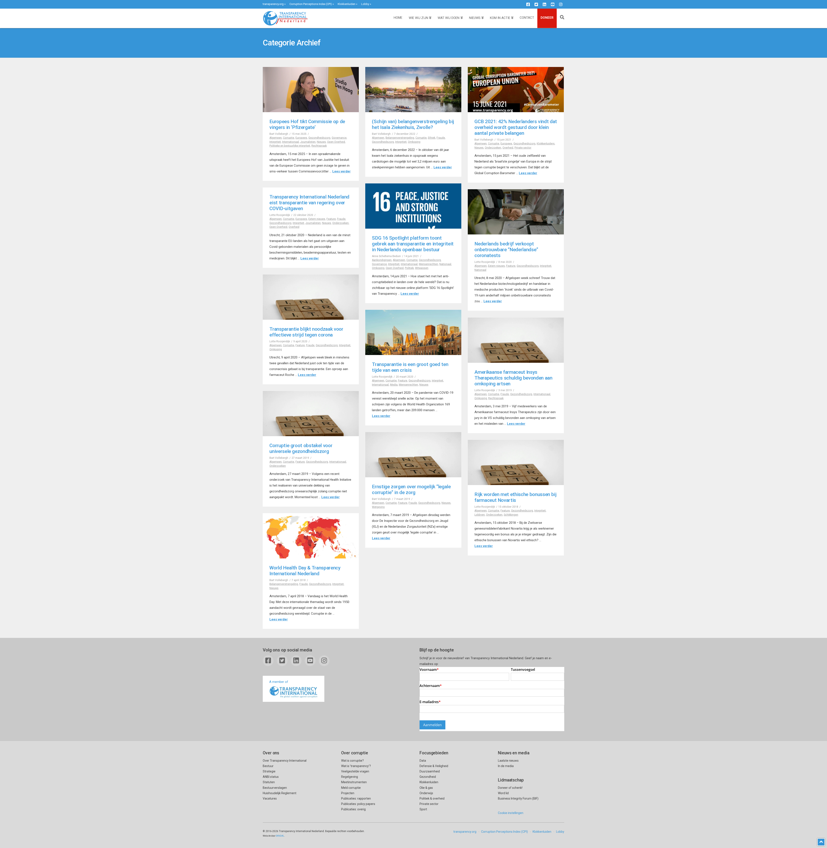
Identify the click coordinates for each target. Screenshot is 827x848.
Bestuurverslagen (275, 787)
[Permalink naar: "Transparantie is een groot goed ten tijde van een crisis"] (413, 332)
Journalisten (308, 141)
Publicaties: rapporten (356, 798)
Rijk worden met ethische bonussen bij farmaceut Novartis (515, 497)
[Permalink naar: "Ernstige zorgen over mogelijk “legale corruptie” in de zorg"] (413, 454)
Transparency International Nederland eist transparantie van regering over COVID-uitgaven (309, 202)
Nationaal (445, 264)
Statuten (269, 782)
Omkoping (414, 141)
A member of (278, 682)
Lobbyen (479, 514)
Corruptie (288, 137)
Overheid (507, 147)
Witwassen (421, 268)
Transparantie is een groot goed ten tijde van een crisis (410, 367)
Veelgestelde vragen (355, 771)
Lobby (365, 4)
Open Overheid (336, 141)
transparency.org (273, 4)
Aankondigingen (382, 260)
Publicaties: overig (353, 809)
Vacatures (270, 798)
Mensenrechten (428, 264)
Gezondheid (428, 776)
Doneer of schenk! (510, 787)
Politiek (409, 268)
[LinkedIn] (544, 4)
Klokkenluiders (546, 143)
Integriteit (275, 141)
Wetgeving (378, 506)
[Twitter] (536, 4)
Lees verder (341, 171)
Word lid (503, 793)
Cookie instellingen (510, 813)
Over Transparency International (284, 760)
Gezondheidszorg (319, 137)
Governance (339, 137)
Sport (423, 809)
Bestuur (268, 766)
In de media (506, 766)
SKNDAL (280, 836)
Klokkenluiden (346, 4)
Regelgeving (349, 776)
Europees (301, 137)
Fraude (441, 137)
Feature (331, 218)
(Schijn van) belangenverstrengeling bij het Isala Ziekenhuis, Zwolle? (413, 124)
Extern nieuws (316, 218)
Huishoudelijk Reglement (279, 793)
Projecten (347, 793)
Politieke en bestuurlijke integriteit (289, 145)
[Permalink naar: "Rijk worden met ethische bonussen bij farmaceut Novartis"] (516, 462)
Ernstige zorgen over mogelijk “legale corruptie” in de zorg (411, 489)
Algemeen (275, 137)
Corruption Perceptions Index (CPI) (310, 4)
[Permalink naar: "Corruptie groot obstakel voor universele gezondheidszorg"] (311, 413)
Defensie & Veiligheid (434, 766)
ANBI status (271, 776)
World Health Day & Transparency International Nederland (304, 570)
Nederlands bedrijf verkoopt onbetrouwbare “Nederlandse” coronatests (506, 249)
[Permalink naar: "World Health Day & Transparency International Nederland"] (311, 535)
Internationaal (290, 141)
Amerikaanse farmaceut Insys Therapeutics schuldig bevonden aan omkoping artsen (513, 377)
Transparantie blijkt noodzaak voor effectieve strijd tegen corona (306, 332)
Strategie (269, 771)
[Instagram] (560, 4)
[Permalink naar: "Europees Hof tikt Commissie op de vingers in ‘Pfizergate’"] (311, 89)
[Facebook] (528, 4)
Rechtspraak (319, 145)
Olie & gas (426, 787)
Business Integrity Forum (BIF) (518, 798)
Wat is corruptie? (352, 760)
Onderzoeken (493, 147)
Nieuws (321, 141)
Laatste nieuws (508, 760)
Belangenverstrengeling (400, 137)
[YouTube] (552, 4)
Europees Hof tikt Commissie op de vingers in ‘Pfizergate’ (307, 124)
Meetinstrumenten (354, 782)
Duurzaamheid (430, 771)
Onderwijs (426, 793)
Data (423, 760)
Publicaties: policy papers (358, 804)
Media (394, 384)
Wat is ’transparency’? (356, 766)
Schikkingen (511, 514)
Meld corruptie (351, 787)
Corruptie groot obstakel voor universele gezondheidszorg (300, 448)
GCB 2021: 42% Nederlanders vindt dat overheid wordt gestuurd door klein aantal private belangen (515, 127)
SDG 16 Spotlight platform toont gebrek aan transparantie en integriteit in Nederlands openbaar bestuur (413, 243)
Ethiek (431, 137)
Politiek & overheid (432, 798)
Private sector (523, 147)
